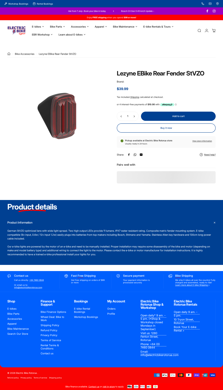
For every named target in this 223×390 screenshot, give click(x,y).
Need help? (210, 154)
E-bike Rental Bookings (82, 310)
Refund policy (13, 378)
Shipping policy (55, 378)
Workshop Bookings (86, 316)
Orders (111, 308)
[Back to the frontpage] (8, 53)
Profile (111, 313)
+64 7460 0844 (36, 280)
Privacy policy (26, 378)
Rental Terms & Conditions (50, 347)
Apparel (12, 323)
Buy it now (166, 127)
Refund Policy (49, 330)
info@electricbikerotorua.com (28, 287)
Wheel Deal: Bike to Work (52, 318)
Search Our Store (17, 333)
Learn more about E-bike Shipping (191, 285)
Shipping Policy (50, 325)
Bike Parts (13, 313)
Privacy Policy (49, 335)
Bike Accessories (24, 53)
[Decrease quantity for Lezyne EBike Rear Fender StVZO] (120, 116)
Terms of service (40, 378)
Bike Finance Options (53, 311)
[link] (153, 322)
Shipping (134, 97)
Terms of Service (51, 340)
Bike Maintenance (18, 328)
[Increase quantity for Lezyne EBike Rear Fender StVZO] (134, 116)
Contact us (47, 353)
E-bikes (12, 308)
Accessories (14, 318)
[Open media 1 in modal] (56, 116)
